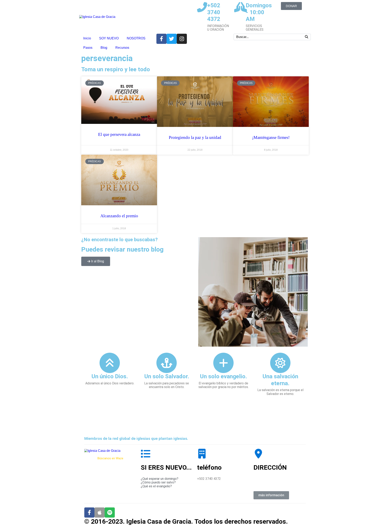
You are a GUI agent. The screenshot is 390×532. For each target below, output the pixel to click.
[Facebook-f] (89, 512)
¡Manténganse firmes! (271, 137)
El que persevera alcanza (119, 134)
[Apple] (99, 512)
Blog (104, 47)
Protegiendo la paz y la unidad (195, 137)
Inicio (87, 38)
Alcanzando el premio (119, 215)
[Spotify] (110, 512)
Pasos (87, 47)
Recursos (122, 47)
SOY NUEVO (109, 38)
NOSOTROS (136, 38)
